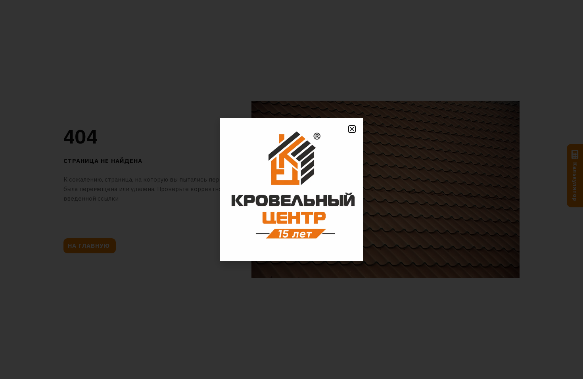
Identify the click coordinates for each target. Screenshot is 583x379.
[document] (291, 189)
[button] (352, 129)
